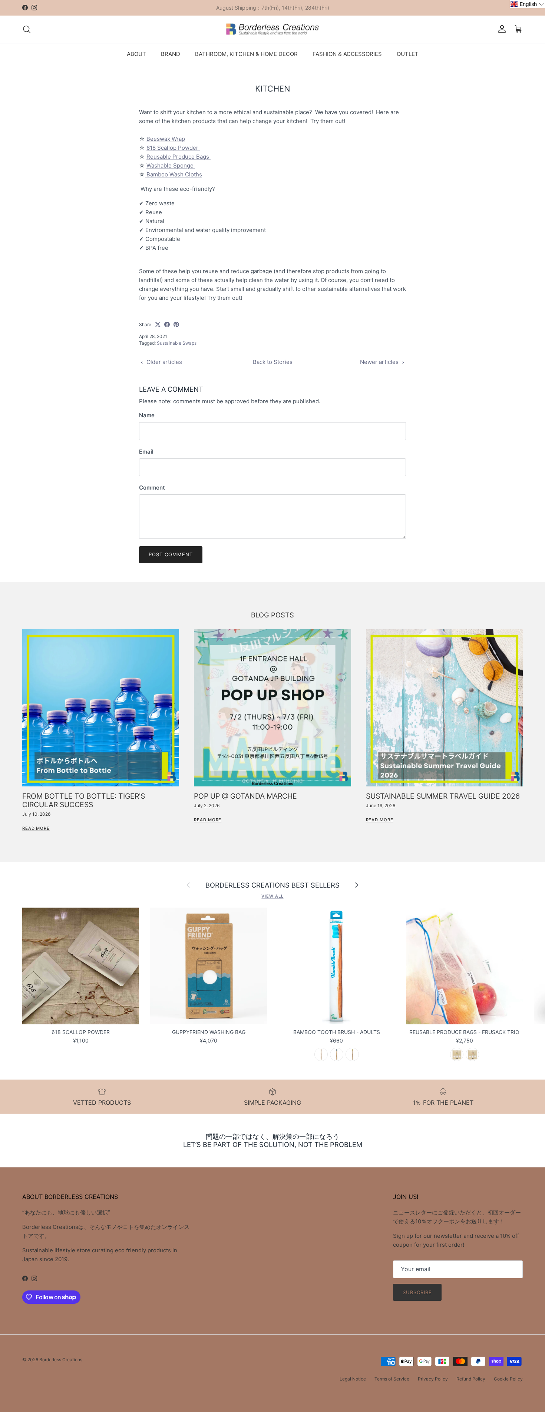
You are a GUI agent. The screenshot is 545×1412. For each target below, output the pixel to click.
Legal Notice (353, 1379)
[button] (527, 4)
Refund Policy (470, 1379)
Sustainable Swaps (176, 343)
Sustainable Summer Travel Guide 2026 (443, 796)
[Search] (26, 29)
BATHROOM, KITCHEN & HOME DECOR (246, 53)
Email (146, 451)
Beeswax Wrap (165, 138)
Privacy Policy (433, 1379)
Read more (36, 828)
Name (147, 415)
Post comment (171, 554)
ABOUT (136, 53)
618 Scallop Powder (173, 147)
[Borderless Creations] (272, 29)
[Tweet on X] (158, 324)
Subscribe (417, 1292)
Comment (152, 487)
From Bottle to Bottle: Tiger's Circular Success (83, 800)
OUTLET (408, 53)
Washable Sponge (170, 165)
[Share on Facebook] (167, 324)
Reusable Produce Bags (178, 156)
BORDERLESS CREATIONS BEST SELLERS (272, 885)
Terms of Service (391, 1379)
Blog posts (272, 615)
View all (272, 896)
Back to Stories (273, 361)
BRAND (170, 53)
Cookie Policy (508, 1379)
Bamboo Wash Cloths (173, 174)
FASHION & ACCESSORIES (347, 53)
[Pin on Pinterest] (176, 324)
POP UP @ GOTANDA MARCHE (245, 796)
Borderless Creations (60, 1359)
